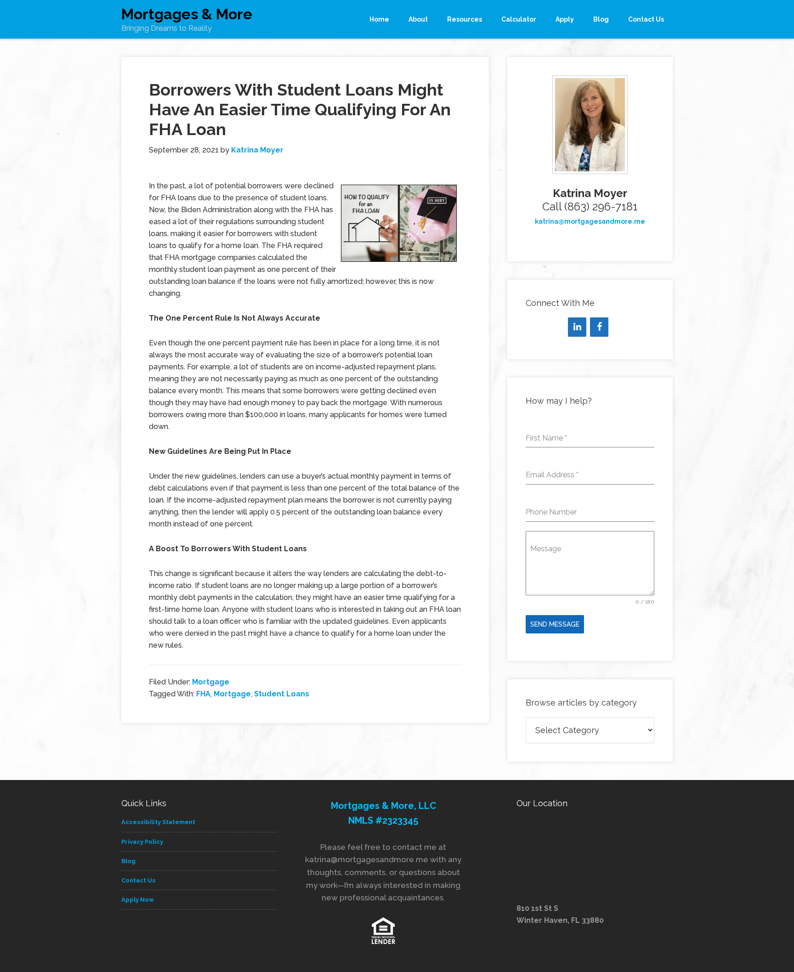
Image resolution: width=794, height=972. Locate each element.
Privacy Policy (142, 841)
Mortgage (210, 682)
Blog (128, 861)
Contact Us (138, 880)
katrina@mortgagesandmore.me (590, 221)
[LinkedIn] (577, 327)
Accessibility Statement (158, 822)
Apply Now (137, 899)
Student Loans (281, 693)
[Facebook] (599, 327)
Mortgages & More (186, 14)
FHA (203, 693)
